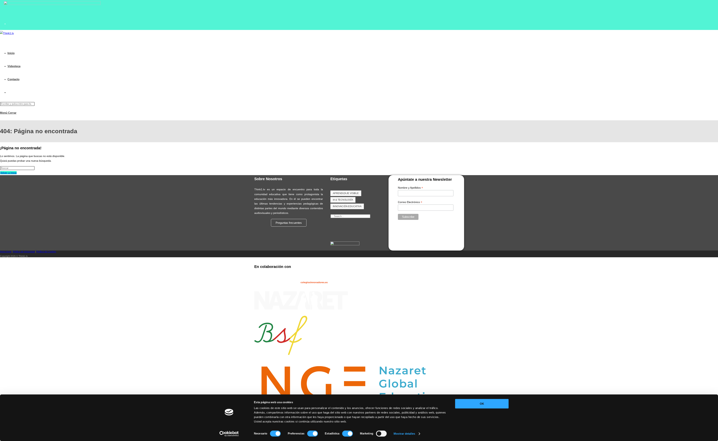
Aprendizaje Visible (346, 193)
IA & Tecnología (343, 200)
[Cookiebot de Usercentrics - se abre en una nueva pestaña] (229, 434)
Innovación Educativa (347, 206)
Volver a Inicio (8, 172)
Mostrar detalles (404, 433)
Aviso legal (5, 251)
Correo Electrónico (410, 202)
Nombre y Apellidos (410, 188)
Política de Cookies (46, 251)
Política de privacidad (24, 251)
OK (482, 403)
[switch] (312, 434)
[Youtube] (356, 231)
